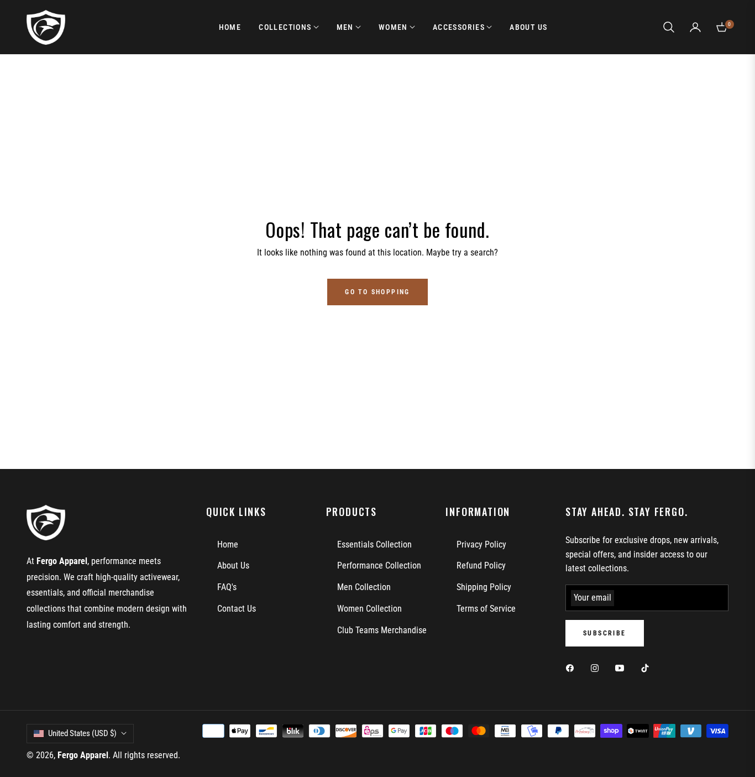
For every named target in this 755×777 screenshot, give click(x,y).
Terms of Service (486, 608)
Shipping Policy (484, 587)
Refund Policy (481, 565)
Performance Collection (379, 565)
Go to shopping (377, 292)
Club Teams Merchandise (382, 630)
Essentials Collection (374, 544)
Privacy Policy (481, 544)
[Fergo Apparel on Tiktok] (648, 668)
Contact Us (236, 608)
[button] (669, 27)
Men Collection (364, 587)
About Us (233, 565)
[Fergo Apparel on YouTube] (622, 668)
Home (227, 544)
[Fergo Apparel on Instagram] (597, 668)
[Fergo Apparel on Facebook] (572, 668)
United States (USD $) (82, 733)
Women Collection (369, 608)
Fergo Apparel (82, 755)
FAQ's (227, 587)
